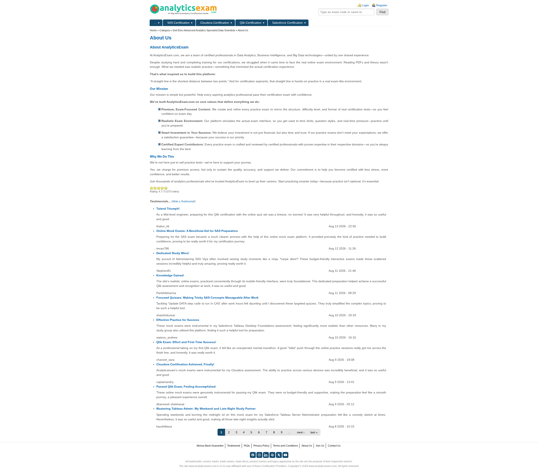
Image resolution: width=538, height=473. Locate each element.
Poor (151, 187)
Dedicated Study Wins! (172, 253)
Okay (155, 187)
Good (159, 187)
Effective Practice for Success (177, 319)
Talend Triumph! (168, 208)
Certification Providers (274, 466)
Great (162, 187)
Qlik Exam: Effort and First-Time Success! (186, 342)
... (155, 22)
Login (365, 5)
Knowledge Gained (170, 275)
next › (301, 432)
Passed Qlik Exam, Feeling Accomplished (186, 386)
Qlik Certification (250, 22)
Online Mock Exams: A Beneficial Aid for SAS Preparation (197, 231)
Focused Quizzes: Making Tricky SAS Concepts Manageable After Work (207, 297)
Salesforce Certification (287, 22)
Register (381, 5)
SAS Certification (178, 22)
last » (314, 432)
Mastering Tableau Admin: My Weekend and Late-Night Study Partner (206, 408)
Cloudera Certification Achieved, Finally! (185, 364)
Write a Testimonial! (183, 201)
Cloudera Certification (214, 22)
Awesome (165, 187)
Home (153, 30)
